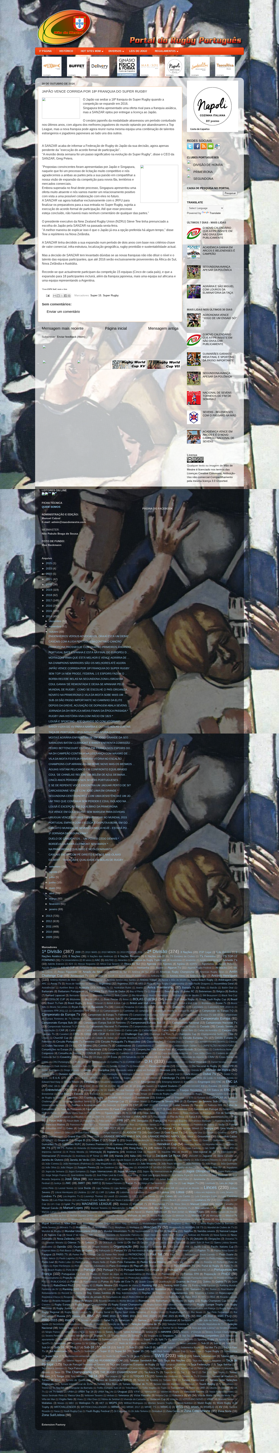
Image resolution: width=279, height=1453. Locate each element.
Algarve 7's (174, 967)
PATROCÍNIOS (136, 1254)
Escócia (78, 1093)
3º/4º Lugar (205, 952)
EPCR (73, 1089)
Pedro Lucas (82, 1262)
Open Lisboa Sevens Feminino (169, 1242)
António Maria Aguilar (91, 980)
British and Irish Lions (143, 1003)
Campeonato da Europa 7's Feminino (108, 1014)
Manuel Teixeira (99, 1208)
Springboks (60, 1343)
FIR (89, 1117)
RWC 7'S (184, 1316)
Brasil (234, 999)
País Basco (65, 1250)
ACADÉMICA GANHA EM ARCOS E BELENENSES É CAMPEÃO (219, 251)
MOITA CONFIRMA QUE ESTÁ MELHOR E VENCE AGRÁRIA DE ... (89, 657)
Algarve (160, 968)
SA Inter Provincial (90, 1320)
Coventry (65, 1056)
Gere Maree (226, 1128)
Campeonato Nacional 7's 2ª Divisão (66, 1026)
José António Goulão (81, 1175)
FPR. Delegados (140, 1120)
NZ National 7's (180, 1238)
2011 (49, 926)
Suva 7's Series (142, 1356)
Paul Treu (175, 1254)
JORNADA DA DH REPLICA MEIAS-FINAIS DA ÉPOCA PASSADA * (88, 710)
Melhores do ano (137, 1215)
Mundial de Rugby (51, 1231)
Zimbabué (157, 1411)
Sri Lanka (76, 1343)
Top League (111, 1376)
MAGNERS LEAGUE (97, 1204)
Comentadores (143, 1046)
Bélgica (220, 991)
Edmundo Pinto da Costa (199, 1078)
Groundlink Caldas (227, 1136)
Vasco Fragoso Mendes (221, 1392)
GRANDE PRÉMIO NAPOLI (164, 1136)
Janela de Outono (52, 1159)
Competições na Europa (55, 1049)
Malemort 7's (140, 1204)
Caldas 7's (162, 1007)
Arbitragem (225, 979)
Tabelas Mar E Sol (51, 1360)
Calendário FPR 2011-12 (55, 1011)
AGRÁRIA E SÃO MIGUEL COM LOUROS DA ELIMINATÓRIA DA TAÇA (218, 289)
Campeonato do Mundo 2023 (180, 1019)
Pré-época (151, 1274)
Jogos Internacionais (101, 1171)
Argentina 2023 (125, 983)
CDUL (87, 1033)
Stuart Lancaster (188, 1343)
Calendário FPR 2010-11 (221, 1007)
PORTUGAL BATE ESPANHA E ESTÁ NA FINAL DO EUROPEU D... (89, 652)
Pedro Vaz (178, 1262)
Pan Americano (186, 1250)
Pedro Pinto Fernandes (123, 1262)
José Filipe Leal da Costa (110, 1175)
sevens (166, 1331)
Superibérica (230, 1351)
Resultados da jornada (89, 1297)
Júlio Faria (183, 1179)
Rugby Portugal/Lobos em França (197, 1308)
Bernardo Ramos (102, 995)
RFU (203, 1297)
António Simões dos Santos (121, 980)
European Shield (138, 1101)
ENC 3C (128, 1086)
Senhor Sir (168, 1328)
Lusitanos (185, 1200)
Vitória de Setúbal (110, 1399)
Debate (113, 1066)
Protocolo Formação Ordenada (197, 1278)
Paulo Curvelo (207, 1254)
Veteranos (123, 1395)
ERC (227, 1090)
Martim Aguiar (134, 1212)
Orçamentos (80, 1246)
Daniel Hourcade (198, 1062)
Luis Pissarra (82, 1200)
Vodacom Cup (158, 1399)
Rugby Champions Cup (213, 1300)
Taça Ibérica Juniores (53, 1368)
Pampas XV (120, 1250)
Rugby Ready (226, 1308)
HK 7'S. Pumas (65, 1148)
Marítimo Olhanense (112, 1212)
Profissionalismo (50, 1278)
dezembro (55, 621)
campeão (144, 1011)
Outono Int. (160, 1246)
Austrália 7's (102, 988)
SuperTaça (51, 1356)
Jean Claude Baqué (120, 1160)
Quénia (207, 1281)
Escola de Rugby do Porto (165, 1094)
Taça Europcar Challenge (173, 1364)
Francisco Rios (126, 1125)
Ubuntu (213, 1388)
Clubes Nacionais (54, 1045)
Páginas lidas (49, 1250)
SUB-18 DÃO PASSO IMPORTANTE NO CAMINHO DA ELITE (85, 700)
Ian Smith (210, 1148)
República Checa (51, 1297)
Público (74, 1281)
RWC (91, 1316)
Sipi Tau (186, 1336)
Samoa (142, 1320)
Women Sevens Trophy (160, 1403)
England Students (167, 1086)
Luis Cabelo (166, 1196)
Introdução (66, 1156)
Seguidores (74, 1324)
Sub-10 (205, 1343)
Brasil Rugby (75, 1003)
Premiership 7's (170, 1274)
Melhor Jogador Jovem (82, 1216)
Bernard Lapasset (55, 995)
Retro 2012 (175, 1297)
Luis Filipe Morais (62, 1200)
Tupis (164, 1388)
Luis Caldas (184, 1196)
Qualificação (165, 1282)
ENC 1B (52, 1086)
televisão (229, 1368)
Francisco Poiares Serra (82, 1125)
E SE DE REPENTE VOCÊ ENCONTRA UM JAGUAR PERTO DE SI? (90, 785)
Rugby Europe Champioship (127, 1304)
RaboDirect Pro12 (64, 1285)
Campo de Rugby (187, 1026)
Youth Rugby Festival (98, 1411)
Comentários (162, 1046)
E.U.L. (105, 1078)
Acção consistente (209, 960)
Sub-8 (159, 1347)
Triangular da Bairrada (81, 1388)
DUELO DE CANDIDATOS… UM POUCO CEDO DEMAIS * (84, 838)
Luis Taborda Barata (145, 1200)
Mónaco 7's (66, 1227)
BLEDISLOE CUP (55, 999)
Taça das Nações (174, 1360)
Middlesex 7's (78, 1219)
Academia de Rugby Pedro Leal (148, 960)
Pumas (105, 1281)
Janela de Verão (80, 1159)
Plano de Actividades (94, 1266)
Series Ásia (112, 1331)
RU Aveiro (177, 1300)
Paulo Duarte (226, 1254)
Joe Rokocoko (125, 1167)
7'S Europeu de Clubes (182, 956)
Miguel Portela (202, 1219)
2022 (49, 573)
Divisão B (196, 1070)
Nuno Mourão (145, 1238)
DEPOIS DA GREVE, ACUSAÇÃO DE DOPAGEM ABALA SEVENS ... (89, 705)
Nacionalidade (142, 1231)
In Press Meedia (75, 1152)
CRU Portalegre (61, 1062)
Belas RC (189, 991)
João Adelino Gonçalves (160, 1160)
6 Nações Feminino (129, 956)
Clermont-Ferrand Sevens (211, 1042)
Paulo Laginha (67, 1258)
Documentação (109, 1074)
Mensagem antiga (163, 328)
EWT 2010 (148, 1105)
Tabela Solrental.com (204, 1356)
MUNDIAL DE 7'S (194, 1227)
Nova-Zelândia (66, 1238)
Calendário (197, 1007)
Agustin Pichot (225, 964)
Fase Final (119, 1109)
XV (220, 1406)
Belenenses (205, 991)
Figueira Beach (113, 1113)
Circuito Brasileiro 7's (129, 1038)
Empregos (204, 1081)
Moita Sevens (49, 1227)
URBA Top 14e (105, 1392)
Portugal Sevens (134, 1269)
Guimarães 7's (50, 1144)
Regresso (161, 1293)
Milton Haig (121, 1223)
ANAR (111, 976)
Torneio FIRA (170, 1380)
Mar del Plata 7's (163, 1208)
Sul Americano (58, 1351)
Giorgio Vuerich (111, 1132)
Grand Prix (74, 1136)
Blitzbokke (75, 999)
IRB (106, 1155)
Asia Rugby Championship (170, 984)
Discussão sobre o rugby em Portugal (135, 1070)
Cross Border (226, 1057)
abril (52, 893)
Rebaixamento (49, 1293)
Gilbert (57, 1132)
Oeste (120, 1242)
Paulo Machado (87, 1258)
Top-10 (125, 1376)
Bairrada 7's (188, 987)
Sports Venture (226, 1339)
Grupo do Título (190, 1140)
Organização (122, 1246)
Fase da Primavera (71, 1109)
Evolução (111, 1105)
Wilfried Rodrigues (133, 1403)
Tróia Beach (131, 1388)
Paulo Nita (104, 1258)
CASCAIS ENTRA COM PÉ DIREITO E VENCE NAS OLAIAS (85, 854)
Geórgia (208, 1128)
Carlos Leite (131, 1030)
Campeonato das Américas (143, 1018)
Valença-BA (150, 1392)
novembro (55, 626)
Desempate (139, 1066)
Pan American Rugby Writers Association (153, 1250)
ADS (71, 964)
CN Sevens (85, 1045)
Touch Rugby (207, 1383)
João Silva (50, 1167)
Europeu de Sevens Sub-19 (204, 1101)
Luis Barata (149, 1196)
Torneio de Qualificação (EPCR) (114, 1380)
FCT (159, 1109)
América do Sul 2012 (143, 972)
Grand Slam (93, 1136)
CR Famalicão (129, 1057)
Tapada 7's (170, 1368)
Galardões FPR (54, 1128)
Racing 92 (86, 1285)
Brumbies (206, 1003)
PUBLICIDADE (58, 1282)
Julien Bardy (166, 1179)
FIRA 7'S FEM (123, 1117)
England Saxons (145, 1086)
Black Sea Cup (229, 995)
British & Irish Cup (116, 1003)
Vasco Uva (74, 1395)
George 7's (169, 1128)
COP (154, 1053)
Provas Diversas (225, 1278)
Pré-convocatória (133, 1274)
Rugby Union (158, 1312)
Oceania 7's (231, 1239)
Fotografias (89, 1121)
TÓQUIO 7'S (141, 1376)
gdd (139, 1128)
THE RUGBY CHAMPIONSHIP (118, 1372)
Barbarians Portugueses (71, 991)
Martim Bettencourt (156, 1211)
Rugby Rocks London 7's (78, 1312)
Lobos (180, 1192)
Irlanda (119, 1155)
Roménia (144, 1300)
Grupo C (96, 1140)
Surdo (99, 1356)
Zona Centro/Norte (197, 1411)
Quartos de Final (186, 1281)
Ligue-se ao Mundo (189, 1188)
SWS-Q (181, 1356)
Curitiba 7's (116, 1062)
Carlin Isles (75, 1030)
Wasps (60, 1403)
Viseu (80, 1399)
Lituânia (82, 1192)
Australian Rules (123, 988)
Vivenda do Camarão (135, 1399)
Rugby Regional (50, 1312)
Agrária (181, 963)
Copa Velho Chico (202, 1053)
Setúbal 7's (151, 1332)
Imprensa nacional (51, 1152)
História (230, 1144)
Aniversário (141, 976)
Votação (174, 1399)
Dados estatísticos (175, 1062)
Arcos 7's (56, 983)
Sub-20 (121, 1347)
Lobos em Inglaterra (204, 1192)
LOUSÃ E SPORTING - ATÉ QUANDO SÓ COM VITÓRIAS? (84, 721)
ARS (140, 984)
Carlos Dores (114, 1030)
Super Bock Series (160, 1351)
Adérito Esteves (56, 964)
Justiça (57, 1183)
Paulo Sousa (121, 1258)
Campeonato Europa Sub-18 (59, 1022)
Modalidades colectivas (155, 1223)
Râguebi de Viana (128, 1285)
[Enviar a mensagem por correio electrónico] (47, 295)
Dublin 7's (229, 1074)
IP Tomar (94, 1156)
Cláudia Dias (174, 1042)
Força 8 (193, 1116)
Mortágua (134, 1227)
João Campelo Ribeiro (206, 1160)
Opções (144, 1242)
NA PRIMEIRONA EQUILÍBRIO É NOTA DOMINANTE (80, 849)
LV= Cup (55, 1204)
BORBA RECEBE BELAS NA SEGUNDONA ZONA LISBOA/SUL (86, 678)
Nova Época (220, 1235)
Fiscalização (159, 1117)
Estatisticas (142, 1097)
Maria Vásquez (68, 1212)
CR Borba (83, 1057)
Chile (230, 1034)
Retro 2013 (191, 1297)
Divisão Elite (48, 1074)
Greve (190, 1136)
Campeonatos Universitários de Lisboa (153, 1026)
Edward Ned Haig (51, 1082)
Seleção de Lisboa (117, 1324)
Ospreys (144, 1247)
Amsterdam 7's (79, 975)
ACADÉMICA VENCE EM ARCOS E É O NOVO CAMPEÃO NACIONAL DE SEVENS (218, 436)
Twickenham (177, 1387)
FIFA (98, 1113)
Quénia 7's (221, 1281)
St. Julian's (109, 1343)
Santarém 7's (187, 1320)
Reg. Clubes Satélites (99, 1293)
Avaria (139, 988)
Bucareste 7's (99, 1006)
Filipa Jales (149, 1113)
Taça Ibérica (224, 1364)
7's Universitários (70, 960)
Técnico (216, 1368)
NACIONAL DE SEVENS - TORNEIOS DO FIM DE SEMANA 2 (218, 396)
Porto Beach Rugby (52, 1270)
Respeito (68, 1297)
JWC (68, 1183)
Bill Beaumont (210, 995)
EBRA (138, 1078)
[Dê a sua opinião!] (58, 296)
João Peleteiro (193, 1164)
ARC (44, 984)
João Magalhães (103, 1164)
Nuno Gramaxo (106, 1239)
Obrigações (214, 1238)
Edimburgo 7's (170, 1077)
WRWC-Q (165, 1407)
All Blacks (221, 967)
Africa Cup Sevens (110, 964)
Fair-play (198, 1105)
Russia (61, 1316)
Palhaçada (104, 1250)
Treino (45, 1388)
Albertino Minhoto (106, 968)
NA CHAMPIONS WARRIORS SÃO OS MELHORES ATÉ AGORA (87, 662)
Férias (53, 1113)
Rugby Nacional (125, 1308)
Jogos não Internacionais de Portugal (162, 1171)
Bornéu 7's (170, 999)
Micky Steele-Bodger (56, 1219)
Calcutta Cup (145, 1007)
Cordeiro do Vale (225, 1053)
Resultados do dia (115, 1297)
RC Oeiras (176, 1289)
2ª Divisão (157, 951)
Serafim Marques (228, 1328)
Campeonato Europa (215, 1018)
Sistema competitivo (207, 1335)
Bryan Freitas (79, 1007)
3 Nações (186, 952)
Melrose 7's (182, 1216)
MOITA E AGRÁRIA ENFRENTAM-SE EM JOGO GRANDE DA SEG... (90, 737)
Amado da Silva (92, 971)
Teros (57, 1372)
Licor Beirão (84, 1188)
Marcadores (202, 1207)
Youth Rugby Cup (73, 1411)
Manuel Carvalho (224, 1204)
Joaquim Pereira (86, 1167)
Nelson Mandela (106, 1235)
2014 (49, 616)
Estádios (113, 1097)
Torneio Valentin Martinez (166, 1384)
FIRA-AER (140, 1116)
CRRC (45, 1062)
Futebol (233, 1124)
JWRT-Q (96, 1183)
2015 (49, 610)
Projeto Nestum (101, 1278)
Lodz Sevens (227, 1192)
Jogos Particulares (227, 1171)
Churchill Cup (60, 1037)
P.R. (187, 1247)
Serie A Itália (95, 1332)
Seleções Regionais (124, 1328)
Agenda (151, 963)
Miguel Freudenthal (119, 1219)
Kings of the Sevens (151, 1183)
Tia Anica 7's (151, 1372)
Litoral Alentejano (64, 1192)
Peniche (208, 1262)
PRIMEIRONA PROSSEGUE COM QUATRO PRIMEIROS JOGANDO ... (91, 647)
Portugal (89, 1269)
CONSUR (91, 1053)
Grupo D (114, 1140)
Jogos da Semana (54, 1171)
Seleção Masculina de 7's (210, 1324)
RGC (213, 1297)
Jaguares (207, 1155)
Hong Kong (115, 1148)
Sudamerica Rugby (191, 1347)
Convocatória (141, 1053)
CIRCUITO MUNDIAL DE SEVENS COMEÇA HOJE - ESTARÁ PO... (89, 827)
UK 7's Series (56, 1392)
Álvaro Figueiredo (67, 971)
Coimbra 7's (104, 1045)
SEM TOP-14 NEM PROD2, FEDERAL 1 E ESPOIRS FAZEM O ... (88, 673)
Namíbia (188, 1231)
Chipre (45, 1038)
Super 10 (105, 1351)
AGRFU (193, 964)
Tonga (60, 1376)
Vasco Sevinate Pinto (53, 1395)
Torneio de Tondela (147, 1380)
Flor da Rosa (177, 1116)
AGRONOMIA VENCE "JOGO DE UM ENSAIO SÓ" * (220, 318)
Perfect (220, 1262)
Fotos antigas (106, 1121)
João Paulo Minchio (171, 1164)
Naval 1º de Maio (75, 1235)
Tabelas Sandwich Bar (143, 1360)
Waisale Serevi (226, 1399)
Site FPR (63, 1339)
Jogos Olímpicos (198, 1171)
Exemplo (163, 1105)
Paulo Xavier (138, 1258)
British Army (168, 1003)
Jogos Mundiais (126, 1171)
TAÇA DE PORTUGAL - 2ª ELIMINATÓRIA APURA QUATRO (84, 732)
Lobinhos (139, 1192)
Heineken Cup (167, 1144)
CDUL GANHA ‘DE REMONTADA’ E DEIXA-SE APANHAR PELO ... (88, 684)
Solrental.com (109, 1339)
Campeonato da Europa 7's (61, 1014)
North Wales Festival (173, 1235)
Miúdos (134, 1223)
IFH (232, 1148)
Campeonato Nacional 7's (221, 1022)
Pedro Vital (193, 1262)
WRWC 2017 (133, 1407)
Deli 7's (125, 1066)
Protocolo (172, 1278)
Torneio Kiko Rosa (107, 1384)
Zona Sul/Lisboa (53, 1415)
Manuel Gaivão (50, 1208)
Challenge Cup (134, 1033)
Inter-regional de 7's (204, 1151)
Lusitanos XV (202, 1199)
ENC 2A (65, 1086)
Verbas (110, 1395)
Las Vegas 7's (190, 1183)
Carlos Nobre (169, 1030)
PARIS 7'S (62, 1254)
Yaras (57, 1411)
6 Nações (74, 956)
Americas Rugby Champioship (177, 971)
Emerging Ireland (171, 1082)
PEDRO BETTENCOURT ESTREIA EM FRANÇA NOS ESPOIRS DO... (90, 748)
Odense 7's (74, 1242)
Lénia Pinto (48, 1188)
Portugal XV (175, 1269)
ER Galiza (213, 1090)
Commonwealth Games (185, 1046)
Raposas (91, 1289)
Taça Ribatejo (99, 1368)
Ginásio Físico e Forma (87, 1132)
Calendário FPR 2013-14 (86, 1011)
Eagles (127, 1078)
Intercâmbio (227, 1152)
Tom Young (219, 1372)
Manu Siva (180, 1204)
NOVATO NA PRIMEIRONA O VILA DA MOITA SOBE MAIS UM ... (87, 694)
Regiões (146, 1293)
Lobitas (152, 1192)
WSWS (195, 1407)
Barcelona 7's (96, 991)
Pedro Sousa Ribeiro (153, 1262)
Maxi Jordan (178, 1212)
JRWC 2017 (149, 1179)
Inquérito (151, 1152)
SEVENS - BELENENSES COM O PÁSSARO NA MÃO (219, 413)
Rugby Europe (62, 1304)
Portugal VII (156, 1269)
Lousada (123, 1196)
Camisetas (128, 1011)
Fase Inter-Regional (142, 1109)
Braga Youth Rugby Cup (212, 999)
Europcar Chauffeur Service (77, 1101)
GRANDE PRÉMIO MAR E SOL (122, 1136)
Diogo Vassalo (71, 1070)
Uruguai (122, 1391)
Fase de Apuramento (97, 1109)
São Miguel (228, 1320)
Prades (94, 1274)
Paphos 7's (204, 1250)
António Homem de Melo (63, 980)
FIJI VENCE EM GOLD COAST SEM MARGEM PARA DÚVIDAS (87, 811)
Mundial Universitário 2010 (81, 1231)
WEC (71, 1403)
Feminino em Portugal (206, 1109)
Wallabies (47, 1403)
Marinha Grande (89, 1212)
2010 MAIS (91, 952)
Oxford (177, 1247)
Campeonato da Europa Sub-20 (105, 1018)
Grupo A (63, 1140)
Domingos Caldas (131, 1074)
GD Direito (126, 1128)
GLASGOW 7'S (132, 1132)
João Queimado (229, 1164)
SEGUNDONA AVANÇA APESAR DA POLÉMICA (217, 268)
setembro (55, 866)
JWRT (81, 1183)
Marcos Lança (49, 1212)
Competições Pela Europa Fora (153, 1049)
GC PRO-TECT (107, 1128)
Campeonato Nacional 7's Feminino (109, 1026)
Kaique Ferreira (114, 1183)
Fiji (134, 1112)
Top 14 (93, 1376)
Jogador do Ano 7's (186, 1167)
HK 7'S (46, 1148)
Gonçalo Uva (195, 1132)
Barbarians (48, 991)
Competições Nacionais (87, 1049)
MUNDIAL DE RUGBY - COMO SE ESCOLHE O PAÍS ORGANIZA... (89, 689)
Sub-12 (217, 1343)
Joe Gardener (107, 1167)
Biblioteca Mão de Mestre (185, 995)
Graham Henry (56, 1136)
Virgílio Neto (66, 1399)
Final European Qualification (69, 1117)
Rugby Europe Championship (91, 1304)
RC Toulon (211, 1289)
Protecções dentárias (139, 1278)
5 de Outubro (223, 952)
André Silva (125, 976)
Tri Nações (59, 1387)
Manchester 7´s (160, 1204)
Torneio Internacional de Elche (77, 1384)
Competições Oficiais (119, 1049)
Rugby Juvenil (64, 1308)
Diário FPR (228, 1066)
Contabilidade (108, 1053)
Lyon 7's (70, 1203)
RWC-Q (69, 1320)
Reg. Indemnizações (127, 1293)
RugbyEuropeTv (177, 1312)
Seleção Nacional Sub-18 (96, 1328)
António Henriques (224, 975)
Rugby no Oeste (167, 1308)
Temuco (46, 1372)
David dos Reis (79, 1066)
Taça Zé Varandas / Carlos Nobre (128, 1368)
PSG (44, 1282)
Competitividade (184, 1049)
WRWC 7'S (150, 1407)
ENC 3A (103, 1086)
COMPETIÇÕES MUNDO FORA (217, 1046)
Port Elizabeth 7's (184, 1265)
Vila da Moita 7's (225, 1395)
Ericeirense (48, 1094)
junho (53, 882)
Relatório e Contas (205, 1293)
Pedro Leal (48, 1262)
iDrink (223, 1148)
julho (52, 877)
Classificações (155, 1041)
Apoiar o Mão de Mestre (174, 980)
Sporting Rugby (205, 1339)
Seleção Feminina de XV (180, 1324)
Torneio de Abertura (223, 1376)
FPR (120, 1120)
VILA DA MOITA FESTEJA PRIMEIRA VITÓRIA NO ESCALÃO (85, 758)
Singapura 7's (169, 1335)
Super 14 (120, 1351)
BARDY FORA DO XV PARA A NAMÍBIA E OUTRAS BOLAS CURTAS (89, 726)
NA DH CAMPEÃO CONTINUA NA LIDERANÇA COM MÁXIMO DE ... (90, 753)
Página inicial (116, 328)
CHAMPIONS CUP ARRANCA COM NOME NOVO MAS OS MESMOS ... (92, 764)
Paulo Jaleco (48, 1258)
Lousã (111, 1196)
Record (65, 1293)
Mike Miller (88, 1223)
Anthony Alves (158, 976)
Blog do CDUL (92, 999)
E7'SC (116, 1078)
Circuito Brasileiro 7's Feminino (161, 1038)
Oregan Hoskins (100, 1247)
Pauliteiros (190, 1254)
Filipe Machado (191, 1113)
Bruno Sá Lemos (59, 1007)
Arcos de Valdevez (75, 984)
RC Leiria (108, 1289)
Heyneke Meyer (214, 1144)
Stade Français (148, 1343)
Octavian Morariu (54, 1242)
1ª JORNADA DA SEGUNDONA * (68, 833)
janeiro (53, 909)
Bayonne (155, 991)
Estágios (126, 1098)
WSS (179, 1407)
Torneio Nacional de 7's (135, 1384)
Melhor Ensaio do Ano (222, 1212)
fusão (221, 1124)
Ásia (149, 983)
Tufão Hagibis (149, 1388)
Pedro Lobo (64, 1262)
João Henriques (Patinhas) (77, 1164)
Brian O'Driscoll (95, 1003)
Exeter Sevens (181, 1105)
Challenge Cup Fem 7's (161, 1034)
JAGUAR (193, 1156)
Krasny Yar (172, 1183)
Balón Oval (228, 988)
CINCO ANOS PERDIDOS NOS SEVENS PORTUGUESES (83, 780)
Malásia (124, 1204)
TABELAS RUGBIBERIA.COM (105, 1360)
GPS (234, 1132)
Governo (222, 1132)
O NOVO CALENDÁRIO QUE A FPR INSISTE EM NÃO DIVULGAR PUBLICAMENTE (217, 232)
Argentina (105, 983)
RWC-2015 (49, 1320)
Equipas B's (145, 1090)
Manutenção (118, 1208)
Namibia (172, 1231)
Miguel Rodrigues (224, 1219)
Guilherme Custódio (223, 1140)
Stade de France (127, 1343)
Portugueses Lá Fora (73, 1274)
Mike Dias (70, 1223)
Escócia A (95, 1094)
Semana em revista (149, 1328)
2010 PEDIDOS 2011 (131, 952)
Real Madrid (227, 1289)
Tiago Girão (170, 1372)
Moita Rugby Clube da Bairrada (217, 1223)
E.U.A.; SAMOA (90, 1078)
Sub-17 (76, 1347)
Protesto (158, 1278)
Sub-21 (133, 1347)
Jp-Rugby (133, 1179)
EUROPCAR (216, 1097)
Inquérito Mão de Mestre (175, 1152)
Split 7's (162, 1339)
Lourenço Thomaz (93, 1196)
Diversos (165, 1070)
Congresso (48, 1053)
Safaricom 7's (125, 1320)
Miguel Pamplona (181, 1219)
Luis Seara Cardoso (120, 1200)
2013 (49, 915)
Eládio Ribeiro (71, 1081)
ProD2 (225, 1274)
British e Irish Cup (188, 1003)
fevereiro (55, 903)
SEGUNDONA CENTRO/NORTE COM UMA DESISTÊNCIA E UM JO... (91, 795)
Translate (215, 213)
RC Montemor (158, 1289)
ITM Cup (147, 1156)
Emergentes (148, 1081)
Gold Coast (153, 1132)
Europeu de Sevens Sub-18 (166, 1101)
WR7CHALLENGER (65, 1407)
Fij (127, 1113)
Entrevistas (53, 1090)
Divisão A (182, 1070)
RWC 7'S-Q (225, 1316)
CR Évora (111, 1057)
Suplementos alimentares (78, 1356)
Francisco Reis (107, 1125)
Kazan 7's (131, 1183)
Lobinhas (125, 1192)
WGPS (113, 1402)
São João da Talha (208, 1320)
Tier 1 (184, 1372)
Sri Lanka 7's (92, 1343)
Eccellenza (152, 1078)
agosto (53, 871)
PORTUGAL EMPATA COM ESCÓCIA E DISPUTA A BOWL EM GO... (89, 822)
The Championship (78, 1372)
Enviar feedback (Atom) (71, 336)
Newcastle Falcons (130, 1235)
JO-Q (138, 1159)
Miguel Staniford (51, 1223)
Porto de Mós (73, 1270)
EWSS (124, 1105)
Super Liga (195, 1351)
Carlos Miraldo (150, 1030)
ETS (191, 1098)
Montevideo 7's (103, 1227)
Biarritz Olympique (158, 995)
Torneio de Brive (51, 1380)
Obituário (198, 1238)
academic (191, 960)
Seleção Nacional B (69, 1328)
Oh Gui (132, 1242)
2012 (49, 921)
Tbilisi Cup (202, 1368)
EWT (136, 1105)
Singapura (152, 1336)
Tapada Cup (186, 1368)
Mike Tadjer (104, 1223)
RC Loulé (122, 1289)
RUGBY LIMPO (104, 1308)
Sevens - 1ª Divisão (191, 1332)
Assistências (48, 988)
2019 (49, 589)
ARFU (92, 984)
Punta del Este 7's (124, 1281)
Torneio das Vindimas (166, 1376)
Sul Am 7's (211, 1347)
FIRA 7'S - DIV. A (103, 1117)
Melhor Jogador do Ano (54, 1216)
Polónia (166, 1266)
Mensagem (215, 1216)
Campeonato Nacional (185, 1022)
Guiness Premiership (97, 1144)
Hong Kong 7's (138, 1148)
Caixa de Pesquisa (124, 1007)
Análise (99, 975)
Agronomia (208, 963)
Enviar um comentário (63, 312)
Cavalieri (64, 1034)
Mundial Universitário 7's (117, 1231)
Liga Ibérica (120, 1188)
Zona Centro (173, 1411)
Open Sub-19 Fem (200, 1242)
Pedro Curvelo (197, 1258)
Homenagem (97, 1148)
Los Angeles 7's (71, 1196)
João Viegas (66, 1167)
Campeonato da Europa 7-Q (217, 1010)
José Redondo (220, 1175)
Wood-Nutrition (185, 1403)
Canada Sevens (224, 1026)
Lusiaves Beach (168, 1200)
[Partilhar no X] (62, 296)
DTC (160, 1074)
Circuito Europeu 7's (195, 1037)
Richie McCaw (127, 1301)
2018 (49, 595)
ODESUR (108, 1242)
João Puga (210, 1164)
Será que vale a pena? (203, 1328)
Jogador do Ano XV (211, 1167)
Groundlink (204, 1136)
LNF (93, 1192)
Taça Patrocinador (78, 1368)
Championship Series (212, 1034)
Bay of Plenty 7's (138, 991)
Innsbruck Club (134, 1152)
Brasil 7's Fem (55, 1003)
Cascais (226, 1030)
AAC (97, 960)
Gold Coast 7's (173, 1132)
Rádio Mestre (104, 1285)
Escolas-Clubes (214, 1094)
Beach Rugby (172, 991)
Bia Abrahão (138, 995)
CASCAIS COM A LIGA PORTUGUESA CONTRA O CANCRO (85, 641)
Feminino (182, 1109)
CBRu (76, 1034)
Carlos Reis (187, 1030)
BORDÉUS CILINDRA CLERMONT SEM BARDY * (78, 843)
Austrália (84, 987)
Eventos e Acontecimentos (87, 1105)
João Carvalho (229, 1160)
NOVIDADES (88, 1239)
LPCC (135, 1196)
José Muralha (201, 1175)
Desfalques (182, 1066)
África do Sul (132, 963)
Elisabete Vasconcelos (112, 1082)
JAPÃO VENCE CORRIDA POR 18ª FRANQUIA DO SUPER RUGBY (89, 668)
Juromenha (199, 1179)
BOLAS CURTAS (145, 999)
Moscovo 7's (152, 1227)
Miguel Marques (159, 1219)
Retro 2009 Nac (156, 1297)
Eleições (89, 1081)
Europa (201, 1098)
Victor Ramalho (142, 1395)
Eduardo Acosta (225, 1078)
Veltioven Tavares (93, 1395)
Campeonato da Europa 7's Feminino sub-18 (156, 1015)
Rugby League (84, 1308)
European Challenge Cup (110, 1101)
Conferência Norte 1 (223, 1049)
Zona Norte (225, 1411)
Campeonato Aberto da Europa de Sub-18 (175, 1011)
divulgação (92, 1074)
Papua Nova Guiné (224, 1250)
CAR (61, 1030)
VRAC (210, 1399)
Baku (203, 988)
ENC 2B (78, 1086)
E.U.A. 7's (72, 1078)
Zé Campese (120, 1411)
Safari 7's (109, 1320)
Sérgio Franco (52, 1332)
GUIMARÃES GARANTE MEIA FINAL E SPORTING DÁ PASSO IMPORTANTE (218, 357)
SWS (159, 1355)
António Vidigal (148, 979)
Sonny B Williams (131, 1339)
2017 (49, 600)
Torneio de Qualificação (78, 1380)
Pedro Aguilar (156, 1258)
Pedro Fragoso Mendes (221, 1258)
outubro (54, 631)
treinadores (228, 1384)
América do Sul (118, 972)
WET (101, 1403)
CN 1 (71, 1046)
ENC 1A (231, 1081)
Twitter (192, 1388)
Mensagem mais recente (63, 328)
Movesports (175, 1227)
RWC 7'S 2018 (204, 1316)
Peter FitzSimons (61, 1266)
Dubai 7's (209, 1074)
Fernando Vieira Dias (72, 1113)
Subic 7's (172, 1347)
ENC (218, 1081)
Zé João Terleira (139, 1411)
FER (44, 1113)
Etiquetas (179, 1098)
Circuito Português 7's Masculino (120, 1041)
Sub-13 (230, 1343)
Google (210, 1132)
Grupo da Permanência (165, 1140)
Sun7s (76, 1351)
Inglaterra (113, 1151)
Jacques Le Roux (168, 1155)
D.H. (148, 1061)
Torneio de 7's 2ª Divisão (195, 1376)
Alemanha (143, 967)
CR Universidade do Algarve (189, 1057)
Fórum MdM (73, 1121)
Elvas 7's (132, 1082)
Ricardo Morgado (62, 1301)
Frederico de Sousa (204, 1125)
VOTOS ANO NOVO (192, 1399)
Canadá (205, 1026)
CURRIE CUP (133, 1062)
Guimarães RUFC (71, 1144)
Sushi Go (111, 1356)
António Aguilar (198, 975)
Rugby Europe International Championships (170, 1305)
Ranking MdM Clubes (175, 1285)
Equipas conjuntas (165, 1090)
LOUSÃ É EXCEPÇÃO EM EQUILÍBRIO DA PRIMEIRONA (83, 806)
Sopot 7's (149, 1339)
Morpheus (120, 1227)
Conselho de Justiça (69, 1053)
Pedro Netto (99, 1262)
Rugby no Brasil (146, 1308)
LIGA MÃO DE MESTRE (145, 1188)
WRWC (115, 1406)
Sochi (76, 1339)
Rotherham (162, 1300)
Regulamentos (179, 1292)
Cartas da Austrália (208, 1030)
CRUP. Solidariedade (95, 1062)
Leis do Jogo (226, 1183)
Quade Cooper (146, 1282)
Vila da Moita (205, 1395)
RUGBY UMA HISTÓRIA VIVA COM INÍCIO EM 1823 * (81, 716)
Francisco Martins (55, 1124)
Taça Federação (200, 1364)
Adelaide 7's (230, 960)
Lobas (112, 1192)
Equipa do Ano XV (93, 1090)
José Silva (72, 1179)
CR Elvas (97, 1057)
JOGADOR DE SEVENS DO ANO (154, 1167)
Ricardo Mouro (83, 1300)
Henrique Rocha (192, 1144)
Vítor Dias (92, 1399)
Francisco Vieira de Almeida (174, 1125)
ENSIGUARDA (229, 1086)
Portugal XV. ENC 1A (199, 1270)
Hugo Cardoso (193, 1148)
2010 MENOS (108, 952)
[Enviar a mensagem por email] (55, 296)
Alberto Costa (126, 968)
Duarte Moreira (191, 1074)
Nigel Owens (151, 1235)
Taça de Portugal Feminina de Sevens (84, 1364)
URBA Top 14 (85, 1391)
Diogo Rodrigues (51, 1070)
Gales (69, 1128)
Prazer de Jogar (110, 1274)
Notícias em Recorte (198, 1235)
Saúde (45, 1324)
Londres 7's (49, 1196)
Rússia (76, 1316)
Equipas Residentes (191, 1090)
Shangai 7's (100, 1335)
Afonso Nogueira (86, 964)
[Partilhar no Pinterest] (69, 296)
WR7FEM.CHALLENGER (94, 1407)
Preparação (210, 1274)
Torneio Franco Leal (193, 1380)
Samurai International (164, 1320)
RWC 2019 (129, 1316)
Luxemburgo (223, 1200)
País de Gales (83, 1250)
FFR (89, 1113)
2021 (49, 579)
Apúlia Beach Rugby (202, 979)
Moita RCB (190, 1223)
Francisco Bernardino (226, 1121)
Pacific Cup (200, 1247)
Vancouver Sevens (194, 1391)
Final (45, 1116)
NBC (91, 1235)
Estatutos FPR (163, 1098)
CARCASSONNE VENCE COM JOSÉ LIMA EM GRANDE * (83, 790)
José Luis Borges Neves (155, 1175)
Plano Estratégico (119, 1265)
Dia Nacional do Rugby (204, 1066)
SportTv (46, 1343)
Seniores (183, 1327)
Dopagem (149, 1074)
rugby (191, 1300)
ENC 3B (115, 1086)
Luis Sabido (99, 1200)
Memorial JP (198, 1215)
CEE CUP (115, 1034)
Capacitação (48, 1030)
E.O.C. (45, 1078)
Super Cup (179, 1351)
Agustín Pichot (49, 968)
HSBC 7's (176, 1148)
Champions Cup (187, 1034)
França (157, 1120)
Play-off (138, 1265)
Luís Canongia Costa (206, 1196)
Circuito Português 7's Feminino (75, 1041)
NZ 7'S (162, 1238)
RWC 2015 (109, 1316)
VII (189, 1395)
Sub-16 (59, 1347)
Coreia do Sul (49, 1057)
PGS (77, 1266)
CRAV (211, 1057)
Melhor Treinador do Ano (111, 1216)
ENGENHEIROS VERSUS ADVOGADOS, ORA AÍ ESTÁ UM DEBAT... (90, 636)
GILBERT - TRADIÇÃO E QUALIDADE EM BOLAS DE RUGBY (86, 859)
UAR (202, 1387)
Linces (210, 1187)
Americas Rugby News (212, 972)
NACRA (158, 1231)
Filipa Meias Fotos (169, 1113)
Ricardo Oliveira (107, 1301)
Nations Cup (54, 1235)
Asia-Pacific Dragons (199, 984)
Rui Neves (196, 1312)
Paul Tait (156, 1254)
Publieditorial (90, 1282)
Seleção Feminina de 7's (146, 1324)
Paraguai (46, 1254)
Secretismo (58, 1324)
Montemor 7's (83, 1227)
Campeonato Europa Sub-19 (148, 1022)
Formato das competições (215, 1117)
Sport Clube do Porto (182, 1339)
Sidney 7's (137, 1335)
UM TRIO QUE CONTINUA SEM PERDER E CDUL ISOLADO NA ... (89, 801)
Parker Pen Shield (114, 1254)
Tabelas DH (227, 1356)
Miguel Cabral (97, 1219)
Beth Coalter (121, 995)
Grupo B (80, 1140)
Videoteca (177, 1395)
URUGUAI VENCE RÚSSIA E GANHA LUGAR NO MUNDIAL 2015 (88, 817)
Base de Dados (116, 991)
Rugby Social (103, 1312)
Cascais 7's (48, 1034)
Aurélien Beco (66, 988)
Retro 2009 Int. (136, 1297)
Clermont (189, 1042)
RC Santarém (193, 1289)
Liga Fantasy (103, 1188)
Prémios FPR (191, 1274)
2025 (49, 563)
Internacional (49, 1155)
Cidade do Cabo (82, 1038)
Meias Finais (196, 1211)
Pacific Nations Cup (222, 1246)
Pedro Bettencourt (176, 1258)
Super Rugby (111, 295)
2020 (49, 584)
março (53, 898)
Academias (176, 960)
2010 (49, 931)
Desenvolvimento (159, 1066)
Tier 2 (195, 1372)
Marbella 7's (184, 1208)
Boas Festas (111, 999)
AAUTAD (109, 960)
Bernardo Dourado (79, 995)
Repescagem (226, 1293)
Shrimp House (119, 1335)
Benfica (233, 991)
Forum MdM (55, 1120)
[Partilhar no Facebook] (65, 296)
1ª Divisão (52, 951)
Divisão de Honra (218, 1070)
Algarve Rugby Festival (199, 968)
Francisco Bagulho (178, 1121)
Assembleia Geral (224, 983)
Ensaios (213, 1086)
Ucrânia (225, 1387)
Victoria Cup (161, 1395)
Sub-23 (148, 1347)
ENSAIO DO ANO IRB (193, 1086)
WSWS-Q (208, 1407)
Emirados (189, 1082)
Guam (206, 1140)
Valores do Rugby (170, 1392)
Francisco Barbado (201, 1121)
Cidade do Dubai (104, 1038)
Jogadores (231, 1167)
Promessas (118, 1278)
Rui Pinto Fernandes (218, 1312)
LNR (101, 1192)
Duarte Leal (173, 1074)
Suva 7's (125, 1356)
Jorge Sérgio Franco (56, 1175)
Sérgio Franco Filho (74, 1332)
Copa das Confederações (174, 1053)
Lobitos (164, 1192)
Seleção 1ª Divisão (94, 1324)
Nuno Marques (126, 1239)
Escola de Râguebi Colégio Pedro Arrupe (126, 1094)
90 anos (87, 960)
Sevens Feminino (54, 1336)
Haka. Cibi (147, 1144)
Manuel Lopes (73, 1208)
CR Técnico (147, 1057)
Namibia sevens (206, 1231)
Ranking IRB (149, 1285)
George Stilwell (191, 1128)
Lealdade (210, 1183)
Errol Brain (63, 1093)
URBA (70, 1392)
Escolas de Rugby (192, 1094)
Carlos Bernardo (93, 1030)
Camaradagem (111, 1011)
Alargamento (86, 968)
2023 (49, 568)
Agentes (167, 963)
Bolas (126, 999)
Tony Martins (77, 1376)
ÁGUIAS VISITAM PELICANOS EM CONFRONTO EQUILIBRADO (88, 769)
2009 (49, 937)
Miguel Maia (140, 1219)
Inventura (81, 1156)
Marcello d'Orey (224, 1208)
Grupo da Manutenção (137, 1140)
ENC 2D (90, 1086)
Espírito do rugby (93, 1097)
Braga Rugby (187, 999)
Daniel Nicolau (218, 1062)
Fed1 (169, 1109)
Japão (100, 1159)
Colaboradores (123, 1045)
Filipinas (207, 1113)
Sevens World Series (78, 1336)
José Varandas (96, 1179)
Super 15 (95, 295)
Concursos (203, 1049)
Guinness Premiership (125, 1144)
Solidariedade (90, 1339)
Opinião (61, 1246)
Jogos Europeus (77, 1171)
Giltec (68, 1132)
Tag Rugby (154, 1368)
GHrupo (46, 1132)
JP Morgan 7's (115, 1179)
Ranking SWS (71, 1289)
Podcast (153, 1266)
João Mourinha (148, 1163)
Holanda (81, 1148)
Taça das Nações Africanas (206, 1360)
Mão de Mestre (138, 1207)
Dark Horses (60, 1066)
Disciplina (103, 1070)
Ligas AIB (169, 1188)
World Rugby (204, 1403)
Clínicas (233, 1042)
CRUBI (76, 1062)
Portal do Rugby (210, 1265)
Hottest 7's (160, 1148)
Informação (95, 1151)
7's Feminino (207, 956)
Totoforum (189, 1384)
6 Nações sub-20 (155, 956)
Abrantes (122, 960)
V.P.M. (137, 1392)
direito (87, 1070)
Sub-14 (46, 1347)
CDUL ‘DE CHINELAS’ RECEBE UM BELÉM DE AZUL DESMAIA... (88, 774)
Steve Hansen (168, 1343)
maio (52, 887)
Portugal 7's (110, 1269)
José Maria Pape (180, 1175)
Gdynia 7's (152, 1128)
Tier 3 (205, 1372)
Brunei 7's (221, 1003)
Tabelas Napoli (74, 1360)
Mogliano (176, 1223)
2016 (49, 605)
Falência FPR (215, 1105)
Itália (133, 1155)
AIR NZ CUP (68, 967)
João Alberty (183, 1160)
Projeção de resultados (75, 1277)
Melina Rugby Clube (161, 1216)
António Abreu (177, 975)
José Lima (132, 1175)
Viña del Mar (48, 1399)
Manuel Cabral (199, 1203)
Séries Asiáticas (132, 1331)
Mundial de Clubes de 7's (220, 1227)
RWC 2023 (168, 1316)
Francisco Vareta (147, 1125)
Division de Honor (69, 1074)
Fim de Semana (225, 1113)
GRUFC (50, 1140)
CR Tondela (164, 1057)
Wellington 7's (87, 1403)
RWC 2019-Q (150, 1316)
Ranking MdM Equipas (204, 1285)
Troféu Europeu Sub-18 (109, 1388)
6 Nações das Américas (100, 956)
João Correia (52, 1164)
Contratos (125, 1053)
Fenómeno (228, 1109)
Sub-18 (89, 1347)
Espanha (72, 1097)
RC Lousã (138, 1289)
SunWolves (90, 1351)
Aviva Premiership (160, 987)
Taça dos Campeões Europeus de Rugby (132, 1364)
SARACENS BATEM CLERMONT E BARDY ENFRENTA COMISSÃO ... (91, 742)
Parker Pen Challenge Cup (87, 1254)
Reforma (77, 1293)
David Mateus (98, 1066)
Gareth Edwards (86, 1128)
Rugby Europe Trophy (210, 1304)
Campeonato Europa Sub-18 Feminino (105, 1022)
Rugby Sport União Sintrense (130, 1312)
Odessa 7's (91, 1242)
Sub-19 (106, 1347)
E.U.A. (56, 1077)
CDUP (101, 1034)
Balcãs (213, 988)
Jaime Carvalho (225, 1156)
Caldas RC (178, 1006)
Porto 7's (228, 1265)
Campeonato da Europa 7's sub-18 (202, 1015)
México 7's (231, 1215)
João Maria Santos (126, 1164)
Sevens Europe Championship (221, 1332)
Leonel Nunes (65, 1188)
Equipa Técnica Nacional (121, 1090)
